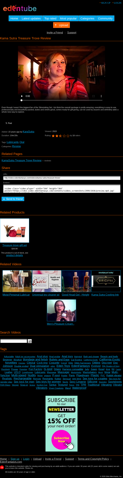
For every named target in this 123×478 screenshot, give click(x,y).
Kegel (101, 369)
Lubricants (13, 142)
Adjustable (9, 356)
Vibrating (106, 384)
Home (3, 459)
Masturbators (90, 372)
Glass (57, 369)
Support (71, 32)
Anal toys (67, 356)
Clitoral (31, 362)
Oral (22, 142)
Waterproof (79, 388)
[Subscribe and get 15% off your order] (61, 450)
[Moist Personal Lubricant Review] (17, 281)
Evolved (96, 366)
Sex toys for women (48, 381)
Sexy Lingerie (78, 381)
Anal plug (42, 356)
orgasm (47, 375)
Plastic (95, 375)
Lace (118, 369)
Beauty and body (109, 356)
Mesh (100, 372)
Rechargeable (23, 378)
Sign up (105, 3)
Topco (71, 385)
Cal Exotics (76, 359)
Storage (15, 385)
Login (117, 3)
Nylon (40, 375)
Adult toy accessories (25, 356)
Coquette (54, 362)
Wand (68, 388)
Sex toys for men (24, 381)
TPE (77, 385)
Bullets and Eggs (59, 359)
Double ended (21, 366)
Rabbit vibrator (114, 375)
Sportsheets (115, 381)
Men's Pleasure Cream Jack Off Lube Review (72, 324)
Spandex (103, 382)
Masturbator (76, 372)
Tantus (52, 384)
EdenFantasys (80, 366)
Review (16, 146)
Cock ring (42, 362)
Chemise (21, 363)
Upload (37, 459)
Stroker (32, 385)
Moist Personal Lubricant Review (21, 294)
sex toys (76, 378)
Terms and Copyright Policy (93, 459)
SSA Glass (5, 385)
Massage (51, 372)
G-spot (48, 369)
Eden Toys (63, 366)
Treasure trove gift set (14, 245)
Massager (64, 372)
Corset (64, 363)
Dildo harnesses (82, 363)
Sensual (67, 378)
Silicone (92, 381)
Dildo (70, 363)
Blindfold (18, 360)
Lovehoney (27, 372)
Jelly (87, 369)
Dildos (96, 362)
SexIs (65, 382)
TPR (83, 384)
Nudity (32, 375)
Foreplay (23, 369)
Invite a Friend (55, 32)
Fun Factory (35, 369)
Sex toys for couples (95, 378)
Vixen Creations (56, 388)
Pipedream (82, 375)
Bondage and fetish (35, 359)
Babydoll (78, 357)
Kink (108, 369)
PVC (103, 375)
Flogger (14, 369)
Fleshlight (5, 369)
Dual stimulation (39, 366)
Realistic (7, 378)
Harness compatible (72, 369)
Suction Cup (42, 385)
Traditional (94, 384)
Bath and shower (91, 356)
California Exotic (91, 360)
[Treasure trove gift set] (14, 231)
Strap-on (24, 385)
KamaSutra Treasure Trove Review (21, 160)
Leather (8, 372)
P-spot (56, 375)
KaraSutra (28, 131)
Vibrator (117, 384)
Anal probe (54, 356)
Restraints (47, 378)
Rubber (58, 379)
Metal (107, 372)
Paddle (64, 376)
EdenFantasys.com (11, 461)
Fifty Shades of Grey (110, 366)
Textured (63, 384)
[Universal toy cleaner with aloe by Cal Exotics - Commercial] (46, 281)
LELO (17, 372)
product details (14, 255)
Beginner (7, 359)
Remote (37, 378)
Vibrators (41, 388)
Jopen (94, 369)
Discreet (107, 362)
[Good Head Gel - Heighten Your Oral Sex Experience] (76, 281)
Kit (113, 369)
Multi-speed (18, 375)
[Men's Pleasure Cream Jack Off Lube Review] (61, 310)
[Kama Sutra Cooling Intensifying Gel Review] (106, 281)
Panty (72, 375)
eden (53, 366)
